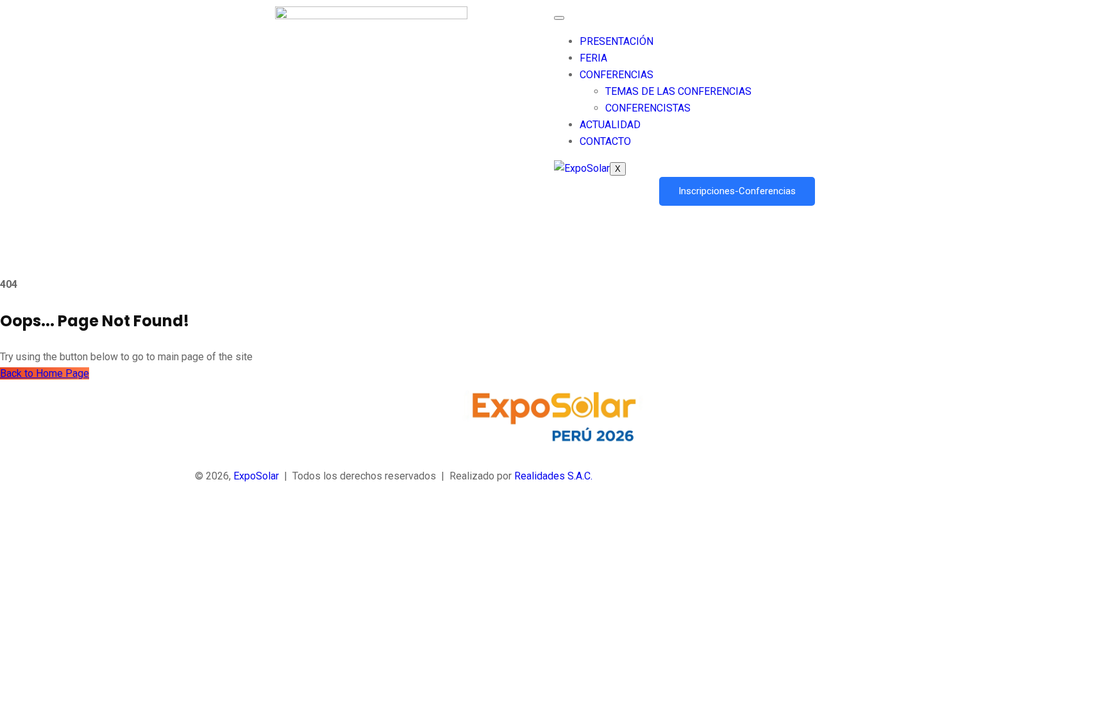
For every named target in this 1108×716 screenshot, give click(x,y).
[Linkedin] (554, 553)
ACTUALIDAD (610, 125)
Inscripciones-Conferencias (737, 191)
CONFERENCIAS (616, 75)
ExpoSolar (256, 476)
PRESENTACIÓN (616, 41)
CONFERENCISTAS (648, 108)
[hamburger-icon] (559, 18)
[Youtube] (554, 570)
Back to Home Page (44, 373)
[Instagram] (554, 586)
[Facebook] (554, 520)
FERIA (593, 58)
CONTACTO (605, 141)
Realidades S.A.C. (553, 476)
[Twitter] (554, 536)
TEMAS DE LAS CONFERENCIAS (678, 91)
